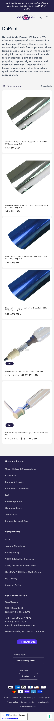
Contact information (28, 706)
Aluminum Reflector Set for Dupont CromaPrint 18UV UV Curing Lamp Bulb (26, 143)
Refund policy (44, 697)
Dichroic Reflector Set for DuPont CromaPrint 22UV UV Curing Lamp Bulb (26, 309)
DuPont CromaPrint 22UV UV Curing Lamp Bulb (24, 371)
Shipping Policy (13, 585)
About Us (10, 539)
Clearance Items (13, 508)
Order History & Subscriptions (20, 468)
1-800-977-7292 (35, 7)
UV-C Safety (11, 578)
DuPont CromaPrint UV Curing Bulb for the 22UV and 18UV (26, 434)
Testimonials (11, 514)
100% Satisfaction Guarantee (20, 559)
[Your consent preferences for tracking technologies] (49, 716)
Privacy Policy (12, 552)
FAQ (7, 495)
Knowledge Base (13, 501)
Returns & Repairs (14, 481)
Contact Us (10, 475)
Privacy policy (12, 702)
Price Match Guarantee (17, 488)
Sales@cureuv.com (25, 625)
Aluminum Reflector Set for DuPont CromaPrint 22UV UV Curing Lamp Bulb (26, 207)
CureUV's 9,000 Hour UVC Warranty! (24, 572)
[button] (6, 17)
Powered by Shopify (27, 697)
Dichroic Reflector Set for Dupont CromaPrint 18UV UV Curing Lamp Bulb (26, 258)
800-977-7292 (23, 617)
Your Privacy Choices (17, 715)
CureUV (15, 697)
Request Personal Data (16, 521)
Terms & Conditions (15, 545)
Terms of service (28, 702)
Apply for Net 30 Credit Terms (20, 565)
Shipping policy (44, 702)
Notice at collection (10, 718)
